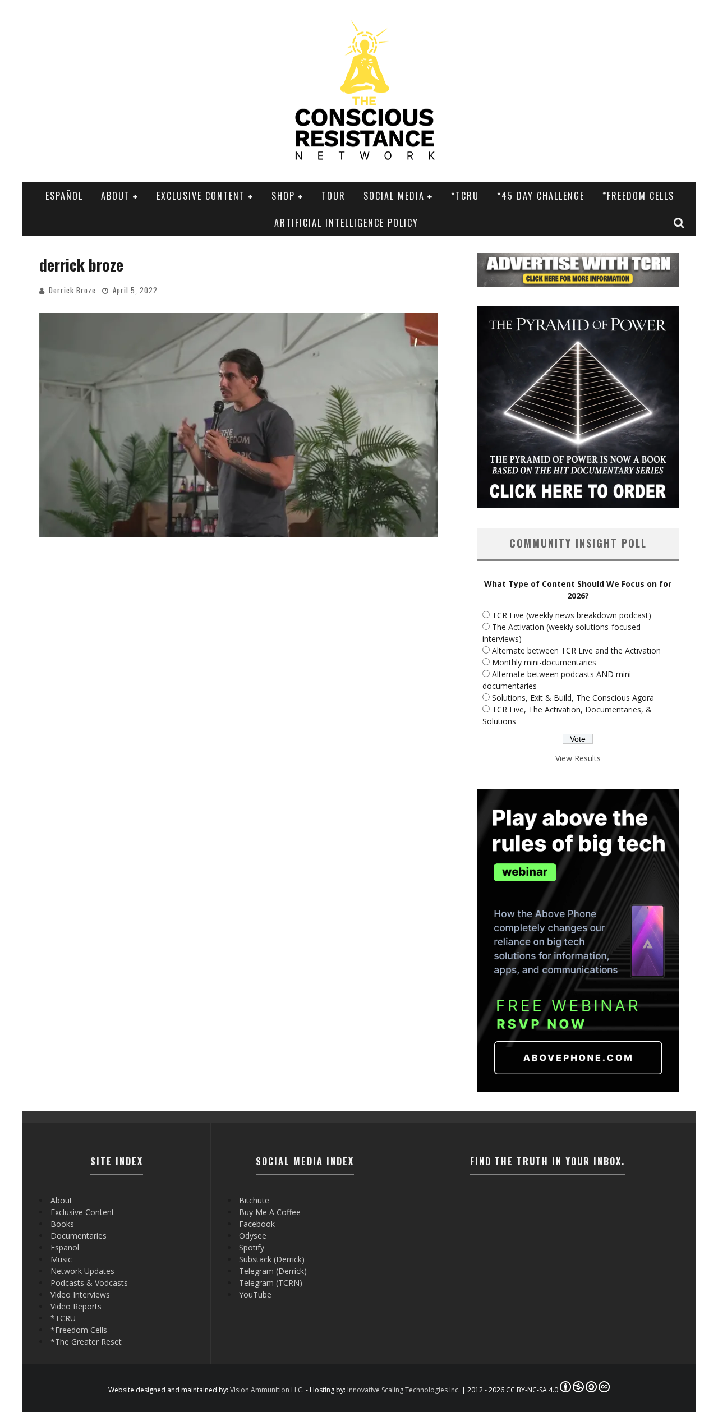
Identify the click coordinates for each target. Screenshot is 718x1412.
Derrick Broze (72, 290)
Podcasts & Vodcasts (89, 1282)
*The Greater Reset (86, 1341)
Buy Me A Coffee (270, 1212)
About (115, 196)
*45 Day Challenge (540, 196)
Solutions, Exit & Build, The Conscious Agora (573, 697)
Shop (283, 196)
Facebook (257, 1223)
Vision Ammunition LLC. (267, 1390)
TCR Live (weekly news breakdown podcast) (571, 615)
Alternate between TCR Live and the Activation (576, 650)
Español (64, 196)
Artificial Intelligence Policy (346, 222)
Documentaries (78, 1235)
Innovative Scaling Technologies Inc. (403, 1390)
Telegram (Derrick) (273, 1271)
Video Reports (76, 1306)
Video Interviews (80, 1294)
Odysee (252, 1235)
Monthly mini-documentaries (544, 662)
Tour (333, 196)
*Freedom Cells (638, 196)
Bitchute (254, 1200)
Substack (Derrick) (272, 1259)
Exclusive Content (201, 196)
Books (62, 1223)
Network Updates (82, 1271)
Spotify (251, 1247)
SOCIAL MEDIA (394, 196)
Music (61, 1259)
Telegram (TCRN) (270, 1282)
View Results (578, 758)
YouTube (255, 1294)
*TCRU (465, 196)
